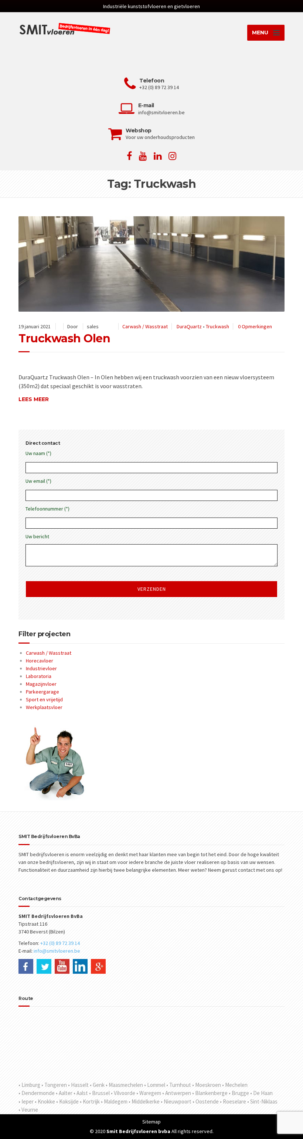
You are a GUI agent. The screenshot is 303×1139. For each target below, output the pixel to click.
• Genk (97, 1084)
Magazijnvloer (41, 684)
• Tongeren (54, 1084)
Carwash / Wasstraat (145, 326)
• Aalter (64, 1092)
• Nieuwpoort (176, 1101)
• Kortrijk (90, 1101)
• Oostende (206, 1101)
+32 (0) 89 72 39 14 (60, 943)
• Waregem (148, 1092)
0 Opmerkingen (255, 326)
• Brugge (239, 1092)
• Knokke (45, 1101)
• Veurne (28, 1109)
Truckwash (217, 326)
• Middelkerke (144, 1101)
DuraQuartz (189, 326)
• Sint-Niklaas (262, 1101)
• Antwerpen (176, 1092)
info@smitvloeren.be (57, 951)
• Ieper (26, 1101)
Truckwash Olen (64, 338)
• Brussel (99, 1092)
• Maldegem (114, 1101)
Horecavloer (39, 660)
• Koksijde (67, 1101)
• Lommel (154, 1084)
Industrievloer (41, 668)
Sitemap (151, 1121)
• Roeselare (233, 1101)
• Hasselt (78, 1084)
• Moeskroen (206, 1084)
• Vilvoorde (123, 1092)
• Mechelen (235, 1084)
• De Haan (261, 1092)
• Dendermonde (36, 1092)
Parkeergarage (42, 691)
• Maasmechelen (124, 1084)
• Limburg (29, 1084)
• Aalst (81, 1092)
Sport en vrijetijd (44, 699)
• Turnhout (178, 1084)
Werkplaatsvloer (44, 707)
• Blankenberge (210, 1092)
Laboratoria (38, 676)
